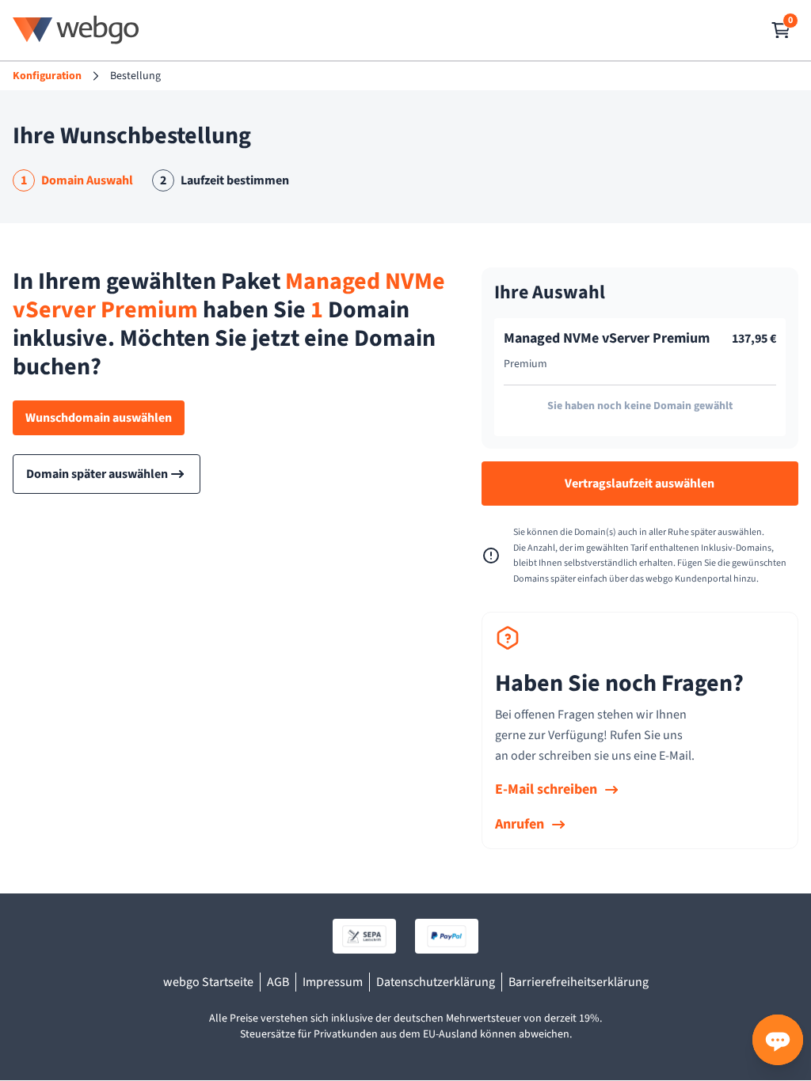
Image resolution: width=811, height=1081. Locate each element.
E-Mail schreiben (546, 789)
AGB (278, 982)
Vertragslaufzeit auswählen (639, 483)
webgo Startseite (208, 982)
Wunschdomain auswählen (98, 418)
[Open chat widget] (777, 1040)
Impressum (333, 982)
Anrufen (519, 824)
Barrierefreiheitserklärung (578, 982)
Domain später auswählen (97, 474)
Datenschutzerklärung (435, 982)
